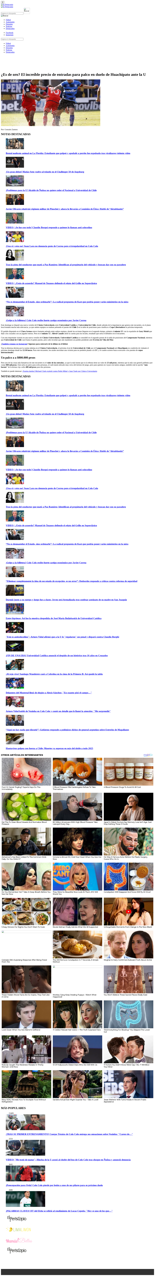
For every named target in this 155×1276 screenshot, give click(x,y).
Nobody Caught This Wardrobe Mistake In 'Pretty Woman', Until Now (22, 1066)
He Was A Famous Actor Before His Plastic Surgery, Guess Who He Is (126, 858)
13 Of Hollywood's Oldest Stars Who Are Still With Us (75, 1065)
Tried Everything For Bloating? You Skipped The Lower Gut (127, 1031)
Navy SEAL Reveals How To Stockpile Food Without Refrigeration (24, 1101)
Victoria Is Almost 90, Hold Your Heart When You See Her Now (77, 858)
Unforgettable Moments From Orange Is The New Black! (128, 927)
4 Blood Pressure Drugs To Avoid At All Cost (122, 787)
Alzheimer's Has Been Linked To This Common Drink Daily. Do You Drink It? (24, 858)
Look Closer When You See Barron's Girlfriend (21, 1030)
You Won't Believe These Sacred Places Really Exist (125, 995)
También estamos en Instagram (14, 344)
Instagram (9, 35)
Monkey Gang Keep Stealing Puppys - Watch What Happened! (74, 996)
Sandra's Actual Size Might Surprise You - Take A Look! (75, 1100)
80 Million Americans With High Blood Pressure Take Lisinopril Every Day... (75, 823)
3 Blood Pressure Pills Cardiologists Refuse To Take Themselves (74, 788)
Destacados (10, 28)
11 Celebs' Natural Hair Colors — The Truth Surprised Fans (77, 1030)
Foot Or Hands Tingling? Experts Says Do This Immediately (21, 788)
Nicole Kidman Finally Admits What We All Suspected (75, 927)
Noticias (9, 26)
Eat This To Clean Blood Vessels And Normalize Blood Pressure (24, 823)
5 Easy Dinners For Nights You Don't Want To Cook (23, 927)
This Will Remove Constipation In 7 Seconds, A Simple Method (75, 961)
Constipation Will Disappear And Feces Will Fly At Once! (127, 892)
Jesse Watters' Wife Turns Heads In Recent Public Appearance (125, 1101)
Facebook (9, 33)
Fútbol (8, 20)
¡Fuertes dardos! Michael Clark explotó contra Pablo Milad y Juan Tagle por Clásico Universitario (59, 371)
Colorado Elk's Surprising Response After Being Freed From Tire (24, 961)
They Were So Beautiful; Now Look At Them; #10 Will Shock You (75, 893)
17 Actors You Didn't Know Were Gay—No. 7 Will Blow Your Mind (126, 1066)
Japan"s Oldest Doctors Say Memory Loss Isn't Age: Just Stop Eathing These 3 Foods (128, 823)
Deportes (9, 24)
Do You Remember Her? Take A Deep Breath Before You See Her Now (26, 893)
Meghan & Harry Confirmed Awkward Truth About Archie (128, 960)
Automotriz (10, 22)
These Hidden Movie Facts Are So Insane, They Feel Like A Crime (26, 996)
